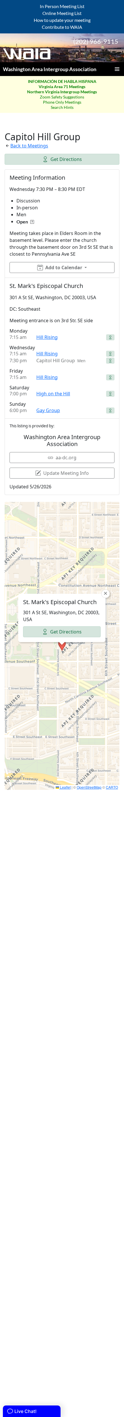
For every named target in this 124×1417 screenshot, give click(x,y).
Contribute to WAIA (62, 27)
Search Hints (62, 107)
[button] (62, 645)
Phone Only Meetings (62, 102)
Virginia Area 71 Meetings (62, 86)
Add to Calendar (63, 267)
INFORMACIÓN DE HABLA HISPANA (62, 81)
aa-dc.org (66, 457)
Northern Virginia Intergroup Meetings (62, 91)
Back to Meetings (29, 146)
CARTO (112, 787)
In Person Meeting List (62, 6)
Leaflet (65, 787)
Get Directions (66, 159)
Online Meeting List (62, 13)
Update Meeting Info (66, 473)
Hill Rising (47, 337)
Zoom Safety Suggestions (62, 96)
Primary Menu (117, 69)
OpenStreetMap (89, 787)
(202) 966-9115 (95, 41)
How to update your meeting (62, 20)
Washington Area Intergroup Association (49, 69)
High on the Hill (53, 393)
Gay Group (48, 410)
